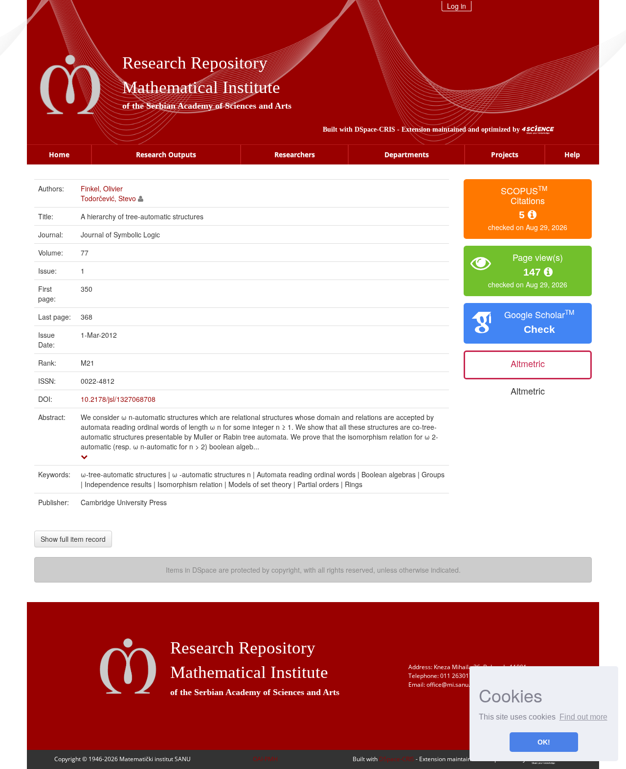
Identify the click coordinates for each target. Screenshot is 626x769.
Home (59, 154)
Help (572, 154)
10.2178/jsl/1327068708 (118, 399)
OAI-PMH (265, 759)
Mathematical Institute (201, 87)
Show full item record (73, 539)
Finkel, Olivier (102, 188)
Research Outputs (166, 154)
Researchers (294, 154)
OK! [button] (543, 742)
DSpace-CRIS (375, 129)
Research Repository (195, 62)
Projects (504, 154)
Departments (406, 154)
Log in (456, 6)
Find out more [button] (583, 717)
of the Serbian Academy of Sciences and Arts (206, 106)
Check (539, 329)
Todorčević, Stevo (108, 198)
